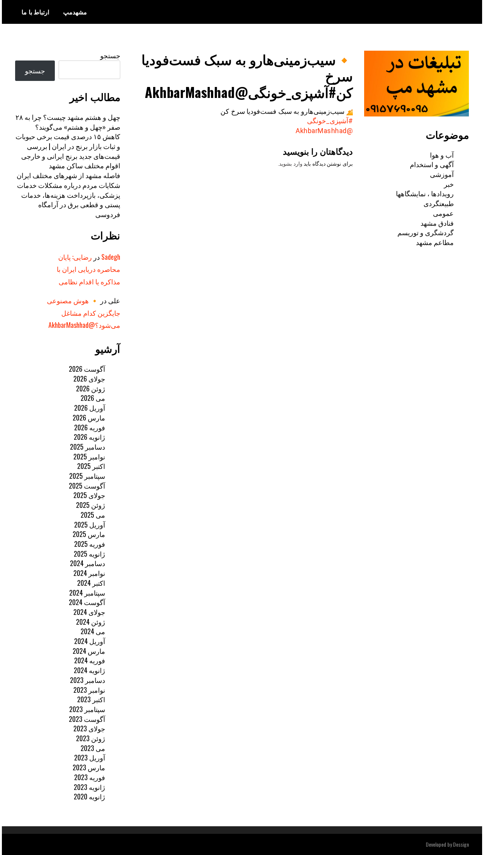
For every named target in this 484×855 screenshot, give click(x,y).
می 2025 (93, 515)
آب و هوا (442, 155)
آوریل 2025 (89, 524)
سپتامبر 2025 (87, 476)
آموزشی (442, 174)
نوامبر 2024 (89, 573)
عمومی (443, 213)
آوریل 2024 (89, 641)
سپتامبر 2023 (87, 709)
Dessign (461, 844)
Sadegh (110, 257)
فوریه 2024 (89, 660)
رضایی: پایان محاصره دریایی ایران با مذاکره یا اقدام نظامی (88, 269)
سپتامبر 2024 (87, 592)
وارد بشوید (290, 164)
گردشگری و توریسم (425, 232)
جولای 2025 (89, 495)
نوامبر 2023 (89, 690)
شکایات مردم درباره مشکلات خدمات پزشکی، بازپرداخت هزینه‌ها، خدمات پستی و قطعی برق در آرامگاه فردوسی (68, 199)
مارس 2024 (89, 651)
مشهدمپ (75, 11)
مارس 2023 (89, 767)
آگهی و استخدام (432, 164)
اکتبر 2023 (91, 699)
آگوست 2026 (87, 369)
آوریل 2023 (89, 757)
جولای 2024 (89, 612)
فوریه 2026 (89, 427)
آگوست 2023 (87, 719)
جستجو (110, 55)
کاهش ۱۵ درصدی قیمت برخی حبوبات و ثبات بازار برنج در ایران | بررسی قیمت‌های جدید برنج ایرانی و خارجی (68, 145)
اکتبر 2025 (91, 466)
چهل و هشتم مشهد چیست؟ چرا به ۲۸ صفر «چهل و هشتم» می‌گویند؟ (68, 122)
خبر (449, 184)
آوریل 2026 (89, 408)
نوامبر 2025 (89, 456)
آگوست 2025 (87, 485)
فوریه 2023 (89, 777)
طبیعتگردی (439, 203)
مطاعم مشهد (435, 242)
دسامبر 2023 (87, 680)
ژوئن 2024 (90, 622)
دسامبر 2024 (87, 563)
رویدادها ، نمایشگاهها (425, 193)
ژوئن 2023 (90, 738)
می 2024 (93, 631)
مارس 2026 (89, 417)
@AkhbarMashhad (324, 131)
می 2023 (93, 748)
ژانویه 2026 (89, 437)
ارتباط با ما (35, 11)
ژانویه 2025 (89, 554)
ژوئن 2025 (90, 505)
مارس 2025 (89, 534)
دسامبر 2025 (87, 447)
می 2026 (93, 398)
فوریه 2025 (89, 544)
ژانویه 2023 (89, 787)
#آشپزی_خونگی (330, 121)
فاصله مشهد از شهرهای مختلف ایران (68, 175)
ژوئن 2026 (90, 388)
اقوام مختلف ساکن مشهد (84, 165)
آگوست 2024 (87, 602)
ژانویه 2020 (89, 796)
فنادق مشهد (437, 223)
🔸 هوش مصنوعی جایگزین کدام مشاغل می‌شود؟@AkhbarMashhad (83, 312)
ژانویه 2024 (89, 670)
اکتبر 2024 (91, 583)
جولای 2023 (89, 728)
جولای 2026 (89, 378)
